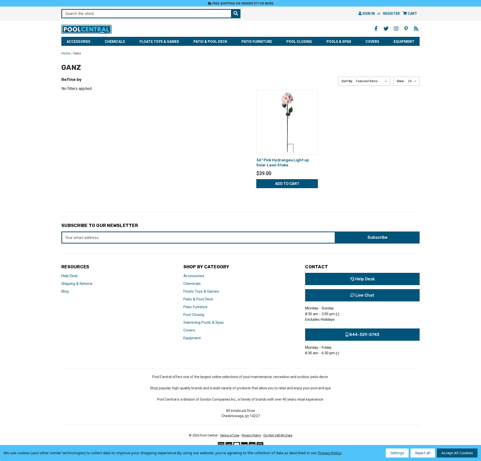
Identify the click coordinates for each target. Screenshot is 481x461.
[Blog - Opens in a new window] (416, 28)
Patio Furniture (257, 42)
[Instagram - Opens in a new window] (396, 28)
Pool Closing (299, 42)
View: (401, 81)
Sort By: (347, 81)
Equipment (404, 42)
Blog (65, 291)
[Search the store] (236, 13)
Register (391, 14)
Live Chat (364, 295)
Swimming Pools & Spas (203, 322)
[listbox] (372, 81)
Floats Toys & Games (159, 42)
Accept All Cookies (457, 452)
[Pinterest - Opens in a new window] (406, 28)
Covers (372, 42)
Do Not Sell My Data (278, 435)
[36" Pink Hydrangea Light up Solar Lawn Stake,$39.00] (287, 122)
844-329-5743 (363, 334)
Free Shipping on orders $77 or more (242, 3)
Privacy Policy (251, 435)
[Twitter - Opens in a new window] (386, 28)
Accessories (78, 42)
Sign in (368, 14)
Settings (397, 452)
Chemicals (115, 42)
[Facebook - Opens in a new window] (376, 28)
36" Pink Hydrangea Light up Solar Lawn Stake (282, 162)
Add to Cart (287, 183)
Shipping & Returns (76, 283)
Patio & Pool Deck (210, 42)
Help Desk (69, 276)
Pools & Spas (338, 42)
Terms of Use (229, 435)
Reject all (422, 452)
